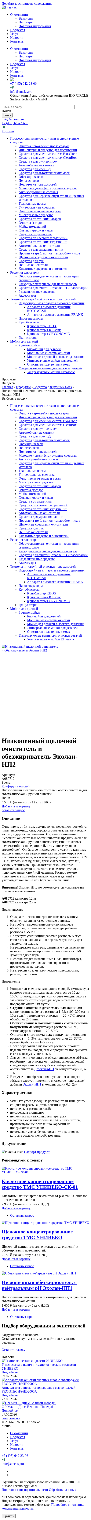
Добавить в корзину (16, 806)
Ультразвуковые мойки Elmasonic (51, 372)
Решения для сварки (24, 272)
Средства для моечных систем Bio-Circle (48, 154)
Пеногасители (29, 180)
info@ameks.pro (21, 91)
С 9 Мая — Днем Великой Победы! (27, 1407)
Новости (16, 37)
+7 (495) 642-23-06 (23, 83)
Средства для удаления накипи (41, 249)
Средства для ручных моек (38, 161)
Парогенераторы (31, 318)
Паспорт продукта (37, 1152)
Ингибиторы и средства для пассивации (48, 150)
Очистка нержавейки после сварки (44, 146)
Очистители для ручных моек (48, 364)
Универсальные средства (37, 207)
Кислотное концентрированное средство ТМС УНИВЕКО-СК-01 (40, 1184)
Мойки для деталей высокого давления (55, 357)
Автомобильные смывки (36, 165)
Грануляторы (28, 337)
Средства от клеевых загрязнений (43, 238)
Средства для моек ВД (35, 169)
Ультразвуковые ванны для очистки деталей (50, 368)
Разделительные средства (37, 291)
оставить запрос (13, 810)
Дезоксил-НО (44, 1069)
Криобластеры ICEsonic (44, 330)
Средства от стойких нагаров (40, 219)
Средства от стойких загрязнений (43, 242)
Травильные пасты (32, 203)
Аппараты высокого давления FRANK (55, 314)
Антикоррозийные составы (38, 192)
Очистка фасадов (31, 222)
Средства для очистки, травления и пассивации (53, 288)
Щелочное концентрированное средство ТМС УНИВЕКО (37, 1234)
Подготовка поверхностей (38, 184)
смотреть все (11, 1418)
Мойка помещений (32, 226)
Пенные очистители (33, 265)
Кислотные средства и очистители (44, 268)
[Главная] (9, 7)
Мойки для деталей (24, 341)
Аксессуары (27, 295)
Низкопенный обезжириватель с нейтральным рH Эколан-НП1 (39, 1285)
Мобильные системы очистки (48, 353)
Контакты (17, 41)
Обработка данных (62, 1489)
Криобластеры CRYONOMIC (48, 334)
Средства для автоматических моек (44, 173)
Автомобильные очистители (39, 245)
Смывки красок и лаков (36, 230)
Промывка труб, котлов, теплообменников (49, 253)
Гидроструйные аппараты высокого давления (51, 303)
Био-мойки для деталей (44, 349)
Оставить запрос (22, 1215)
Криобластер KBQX (42, 326)
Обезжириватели (31, 177)
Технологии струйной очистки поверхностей (43, 299)
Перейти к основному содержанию (27, 3)
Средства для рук (31, 261)
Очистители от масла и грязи (40, 211)
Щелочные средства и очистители (43, 257)
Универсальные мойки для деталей (52, 360)
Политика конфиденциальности (25, 1489)
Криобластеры (29, 322)
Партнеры (26, 22)
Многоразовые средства (36, 215)
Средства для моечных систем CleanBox (48, 157)
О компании (19, 14)
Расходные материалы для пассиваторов (48, 284)
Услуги (15, 34)
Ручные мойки (29, 345)
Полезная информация (35, 26)
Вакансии (26, 18)
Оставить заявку (13, 1349)
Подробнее (10, 1372)
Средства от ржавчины (35, 234)
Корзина (8, 131)
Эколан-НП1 (32, 1084)
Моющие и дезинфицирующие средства (48, 188)
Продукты (17, 30)
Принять (8, 1516)
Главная (7, 387)
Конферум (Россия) (15, 786)
